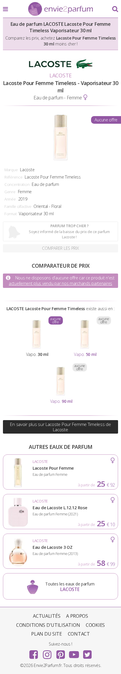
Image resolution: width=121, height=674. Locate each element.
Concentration (16, 184)
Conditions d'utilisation (48, 625)
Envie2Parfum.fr (60, 9)
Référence (13, 177)
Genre (10, 191)
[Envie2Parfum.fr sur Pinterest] (60, 653)
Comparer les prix (60, 248)
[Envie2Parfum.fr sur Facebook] (34, 653)
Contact (79, 634)
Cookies (95, 625)
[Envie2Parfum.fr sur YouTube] (74, 653)
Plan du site (46, 634)
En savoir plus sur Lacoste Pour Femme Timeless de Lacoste (60, 426)
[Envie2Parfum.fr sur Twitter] (87, 653)
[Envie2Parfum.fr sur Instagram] (47, 653)
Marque (11, 169)
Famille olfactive (17, 206)
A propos (77, 616)
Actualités (46, 616)
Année (10, 199)
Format (10, 213)
